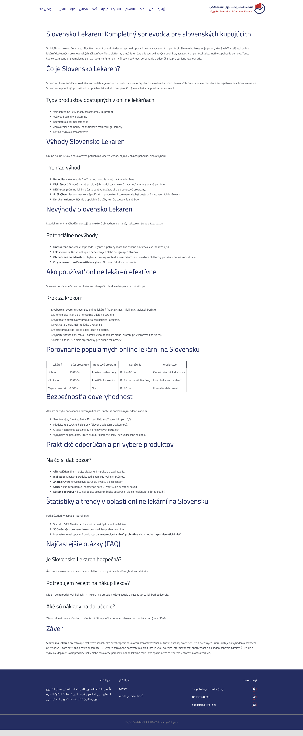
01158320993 (201, 697)
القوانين (123, 688)
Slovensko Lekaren (80, 83)
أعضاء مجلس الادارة (131, 696)
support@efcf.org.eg (204, 704)
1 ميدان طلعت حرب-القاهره (208, 689)
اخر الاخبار (124, 680)
